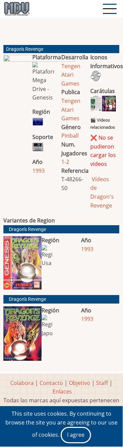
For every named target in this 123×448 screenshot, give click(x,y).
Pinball (70, 135)
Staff (102, 383)
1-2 (65, 162)
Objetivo (79, 383)
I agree (75, 434)
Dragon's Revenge (27, 229)
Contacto (51, 383)
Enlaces (62, 391)
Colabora (22, 383)
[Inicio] (16, 9)
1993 (38, 170)
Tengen (70, 66)
